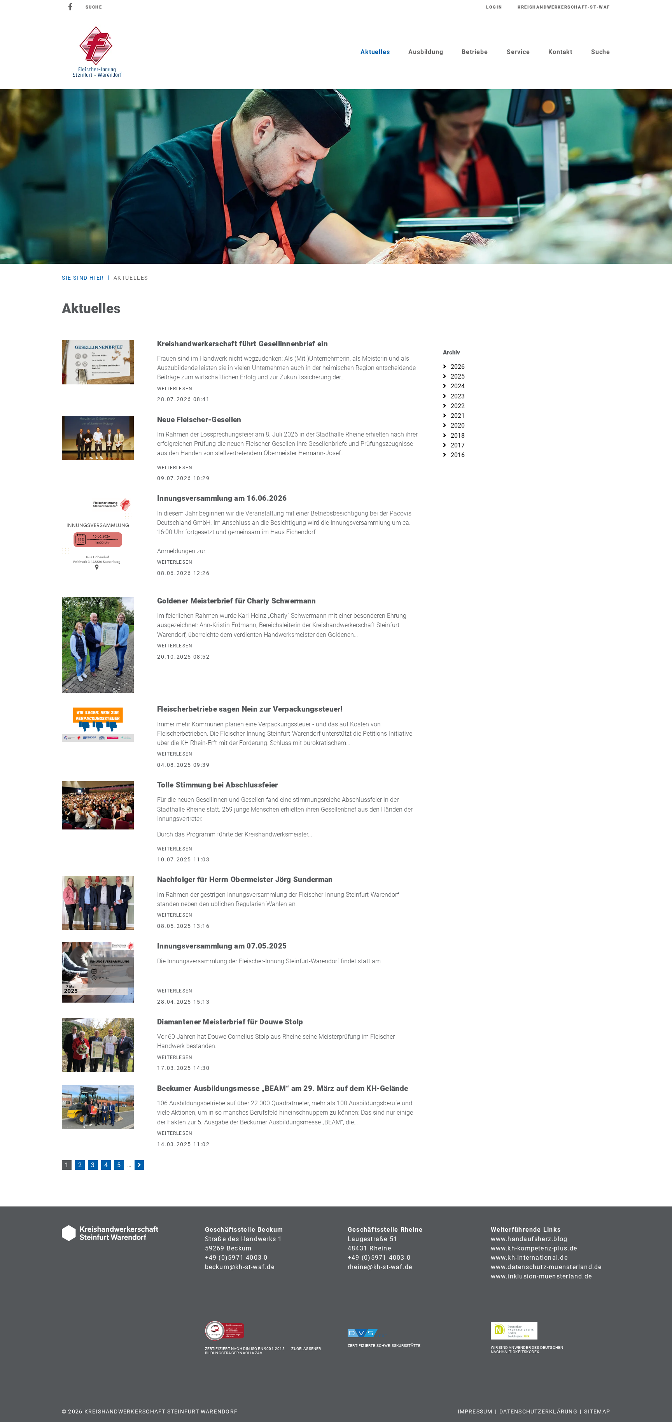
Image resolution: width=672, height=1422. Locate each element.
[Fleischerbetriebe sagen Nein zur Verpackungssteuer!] (98, 723)
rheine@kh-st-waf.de (380, 1267)
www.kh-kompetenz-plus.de (534, 1248)
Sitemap (597, 1411)
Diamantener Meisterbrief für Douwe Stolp (230, 1021)
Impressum (475, 1411)
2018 (457, 435)
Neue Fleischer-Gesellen (199, 419)
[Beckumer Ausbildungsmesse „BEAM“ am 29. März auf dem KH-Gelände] (98, 1106)
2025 (457, 376)
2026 (457, 366)
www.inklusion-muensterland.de (541, 1276)
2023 (457, 396)
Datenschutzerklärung (538, 1411)
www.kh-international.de (529, 1257)
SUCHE (94, 7)
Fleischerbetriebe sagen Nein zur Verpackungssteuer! (250, 709)
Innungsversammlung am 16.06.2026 (222, 498)
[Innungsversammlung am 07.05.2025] (98, 972)
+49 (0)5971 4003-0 (236, 1257)
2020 (457, 425)
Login (494, 7)
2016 (457, 455)
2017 (457, 445)
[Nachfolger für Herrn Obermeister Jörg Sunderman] (98, 902)
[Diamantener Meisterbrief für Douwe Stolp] (98, 1045)
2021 (457, 415)
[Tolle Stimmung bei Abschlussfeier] (98, 804)
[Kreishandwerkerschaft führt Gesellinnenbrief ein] (98, 361)
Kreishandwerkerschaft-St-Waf (564, 7)
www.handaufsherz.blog (529, 1239)
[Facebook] (70, 7)
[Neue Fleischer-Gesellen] (98, 437)
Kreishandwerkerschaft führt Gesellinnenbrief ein (242, 343)
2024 (457, 386)
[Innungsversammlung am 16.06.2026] (98, 539)
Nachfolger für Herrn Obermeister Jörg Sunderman (245, 879)
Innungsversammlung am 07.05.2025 (222, 946)
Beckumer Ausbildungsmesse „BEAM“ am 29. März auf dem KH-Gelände (282, 1088)
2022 (457, 406)
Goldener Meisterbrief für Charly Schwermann (236, 600)
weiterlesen (174, 388)
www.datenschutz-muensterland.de (546, 1267)
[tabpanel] (336, 176)
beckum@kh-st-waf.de (240, 1267)
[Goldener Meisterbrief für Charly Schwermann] (98, 644)
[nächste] (139, 1165)
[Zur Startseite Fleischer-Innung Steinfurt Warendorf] (97, 52)
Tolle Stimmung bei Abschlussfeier (217, 784)
